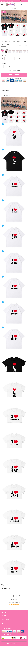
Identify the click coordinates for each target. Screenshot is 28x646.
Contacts (4, 612)
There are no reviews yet (22, 45)
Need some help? (6, 619)
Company (4, 616)
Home (13, 8)
